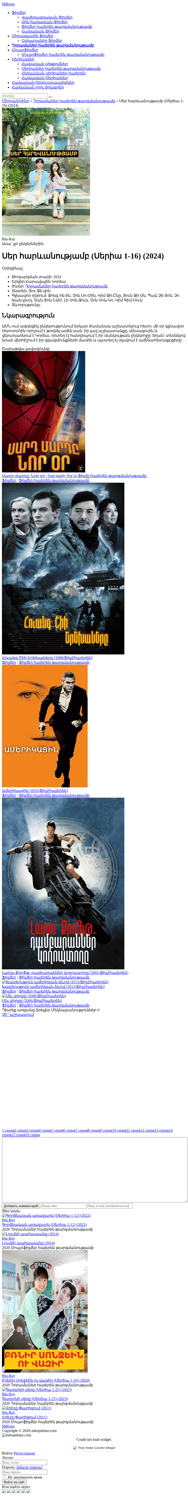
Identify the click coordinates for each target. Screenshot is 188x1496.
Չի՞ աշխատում (18, 1015)
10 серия (119, 1130)
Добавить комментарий (21, 1206)
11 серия (133, 1130)
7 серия (81, 1130)
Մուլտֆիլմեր (25, 50)
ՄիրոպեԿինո (15, 101)
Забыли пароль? (29, 1467)
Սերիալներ (23, 59)
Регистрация (24, 1453)
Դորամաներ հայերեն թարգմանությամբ (53, 45)
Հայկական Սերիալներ (45, 78)
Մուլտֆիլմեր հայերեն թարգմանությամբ (63, 54)
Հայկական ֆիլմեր (40, 31)
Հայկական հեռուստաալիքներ (43, 82)
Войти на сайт (14, 1482)
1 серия (8, 1130)
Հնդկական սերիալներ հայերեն (54, 73)
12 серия (147, 1130)
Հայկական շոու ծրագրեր (38, 87)
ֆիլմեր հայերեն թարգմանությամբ (57, 27)
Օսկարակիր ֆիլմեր (42, 41)
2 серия (20, 1130)
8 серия (94, 1130)
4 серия (45, 1130)
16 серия (32, 1135)
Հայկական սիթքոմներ (45, 64)
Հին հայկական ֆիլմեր (45, 22)
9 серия (106, 1130)
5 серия (57, 1130)
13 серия (161, 1130)
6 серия (69, 1130)
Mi (8, 4)
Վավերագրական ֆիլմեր (47, 17)
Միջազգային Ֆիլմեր (32, 36)
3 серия (32, 1130)
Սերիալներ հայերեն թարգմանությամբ (61, 68)
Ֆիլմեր (19, 13)
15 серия (18, 1135)
